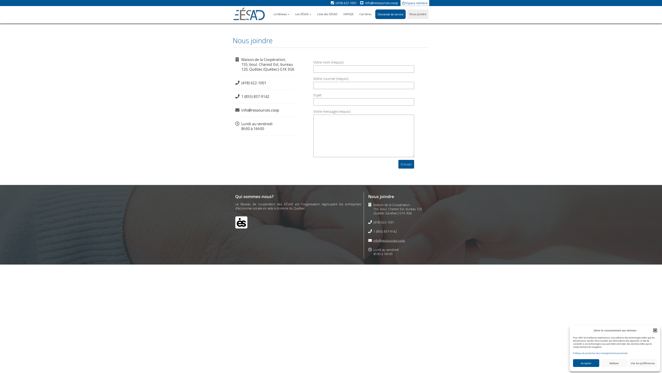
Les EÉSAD (302, 14)
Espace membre (416, 3)
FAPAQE (348, 14)
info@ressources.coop (381, 3)
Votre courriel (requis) (330, 78)
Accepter (586, 363)
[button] (655, 330)
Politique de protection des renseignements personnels (600, 353)
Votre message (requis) (331, 111)
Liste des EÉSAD (327, 14)
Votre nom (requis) (328, 62)
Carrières (365, 14)
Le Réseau (281, 14)
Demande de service (390, 14)
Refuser (614, 363)
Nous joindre (417, 14)
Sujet (317, 95)
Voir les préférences (643, 363)
